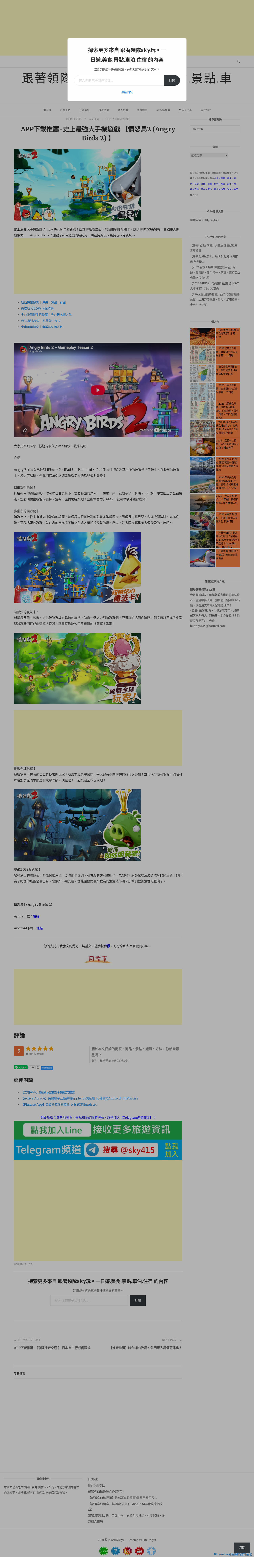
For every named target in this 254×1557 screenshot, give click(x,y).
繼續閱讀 (127, 92)
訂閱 (172, 80)
